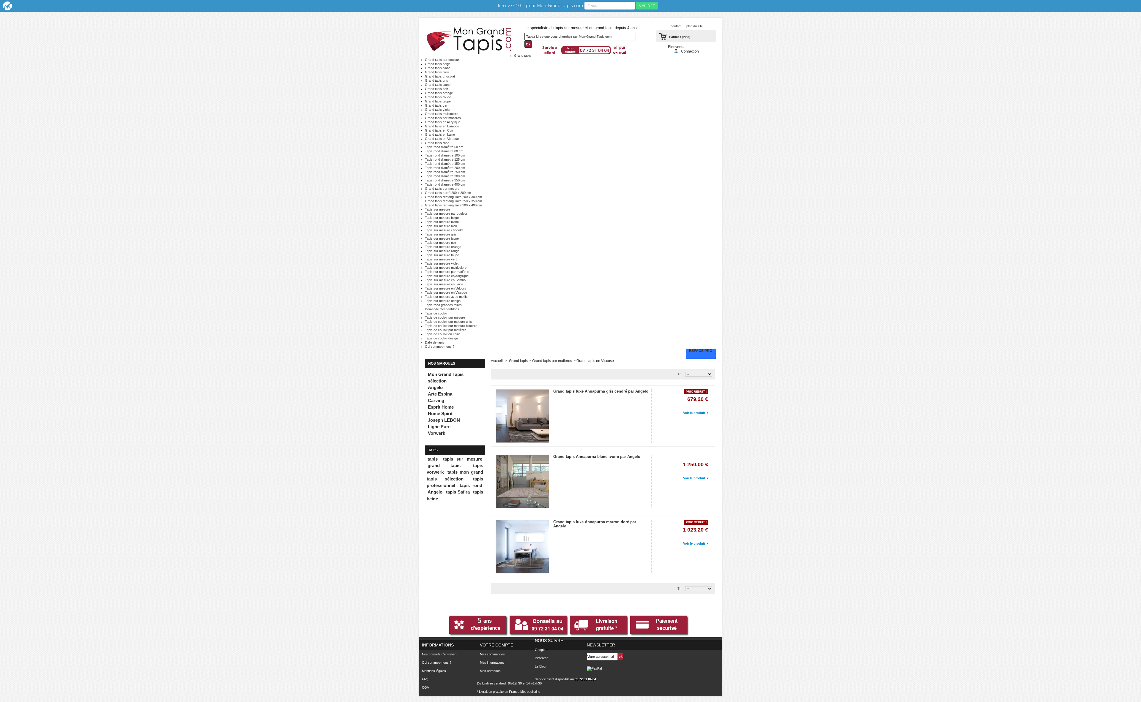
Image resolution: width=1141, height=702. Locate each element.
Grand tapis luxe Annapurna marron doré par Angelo (594, 524)
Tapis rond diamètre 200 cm (445, 168)
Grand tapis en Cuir (439, 130)
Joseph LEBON (444, 420)
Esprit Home (441, 407)
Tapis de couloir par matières (446, 330)
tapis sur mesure (462, 459)
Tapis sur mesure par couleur (446, 213)
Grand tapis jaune (437, 84)
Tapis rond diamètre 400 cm (445, 184)
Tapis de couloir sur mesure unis (448, 321)
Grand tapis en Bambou (442, 126)
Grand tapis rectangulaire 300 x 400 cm (453, 205)
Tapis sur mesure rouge (442, 251)
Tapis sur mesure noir (440, 242)
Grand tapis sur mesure (442, 188)
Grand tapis (522, 55)
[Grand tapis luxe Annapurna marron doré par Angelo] (522, 546)
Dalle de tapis (434, 342)
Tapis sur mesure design (443, 301)
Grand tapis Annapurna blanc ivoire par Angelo (596, 456)
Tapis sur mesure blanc (442, 222)
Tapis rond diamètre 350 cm (445, 180)
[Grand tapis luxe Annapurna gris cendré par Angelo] (522, 416)
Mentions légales (434, 671)
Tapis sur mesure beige (442, 217)
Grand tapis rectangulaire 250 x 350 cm (453, 201)
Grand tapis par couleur (442, 59)
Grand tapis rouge (438, 97)
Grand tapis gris (436, 80)
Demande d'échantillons (442, 309)
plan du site (694, 26)
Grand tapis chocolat (440, 76)
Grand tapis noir (436, 89)
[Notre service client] (584, 54)
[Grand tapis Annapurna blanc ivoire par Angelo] (522, 481)
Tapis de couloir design (441, 338)
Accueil (497, 361)
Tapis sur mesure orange (443, 247)
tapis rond (471, 485)
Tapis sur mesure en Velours (445, 288)
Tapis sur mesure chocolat (444, 230)
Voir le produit (694, 413)
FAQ (425, 679)
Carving (436, 400)
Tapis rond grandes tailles (443, 305)
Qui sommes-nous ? (439, 346)
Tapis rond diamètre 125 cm (445, 159)
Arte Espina (440, 393)
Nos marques (441, 363)
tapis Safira (458, 492)
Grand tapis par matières (443, 118)
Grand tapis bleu (437, 72)
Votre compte (496, 645)
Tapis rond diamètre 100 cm (445, 155)
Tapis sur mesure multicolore (446, 267)
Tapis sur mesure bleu (441, 226)
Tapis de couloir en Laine (443, 334)
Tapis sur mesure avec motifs (446, 296)
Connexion (690, 51)
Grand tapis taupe (438, 101)
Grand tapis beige (437, 64)
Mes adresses (490, 671)
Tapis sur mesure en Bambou (446, 280)
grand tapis (444, 465)
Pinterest (541, 658)
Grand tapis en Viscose (442, 138)
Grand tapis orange (439, 93)
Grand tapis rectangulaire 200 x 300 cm (453, 197)
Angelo (435, 387)
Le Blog (540, 666)
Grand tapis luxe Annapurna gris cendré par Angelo (600, 391)
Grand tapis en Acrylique (442, 122)
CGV (425, 687)
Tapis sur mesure (437, 209)
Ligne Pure (439, 426)
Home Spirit (440, 413)
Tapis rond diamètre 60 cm (444, 147)
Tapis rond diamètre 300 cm (445, 176)
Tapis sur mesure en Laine (444, 284)
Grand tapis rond (437, 143)
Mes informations (492, 662)
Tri (679, 374)
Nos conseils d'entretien (439, 654)
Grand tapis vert (436, 105)
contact (676, 26)
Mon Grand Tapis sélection (446, 377)
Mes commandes (492, 654)
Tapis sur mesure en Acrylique (447, 276)
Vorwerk (436, 433)
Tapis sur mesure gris (440, 234)
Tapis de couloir (436, 313)
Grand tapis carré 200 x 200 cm (448, 193)
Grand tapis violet (437, 109)
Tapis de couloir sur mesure (445, 317)
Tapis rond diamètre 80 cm (444, 151)
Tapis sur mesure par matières (447, 271)
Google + (541, 650)
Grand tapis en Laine (440, 134)
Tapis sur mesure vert (441, 259)
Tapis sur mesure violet (441, 263)
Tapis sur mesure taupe (442, 255)
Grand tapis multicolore (441, 114)
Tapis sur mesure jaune (442, 238)
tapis (433, 459)
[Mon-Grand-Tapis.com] (469, 39)
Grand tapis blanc (437, 68)
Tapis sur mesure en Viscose (446, 292)
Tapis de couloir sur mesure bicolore (451, 326)
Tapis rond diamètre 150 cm (445, 163)
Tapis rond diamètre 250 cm (445, 172)
